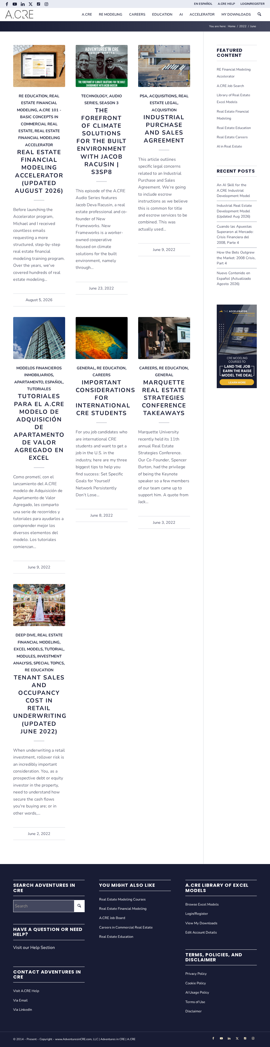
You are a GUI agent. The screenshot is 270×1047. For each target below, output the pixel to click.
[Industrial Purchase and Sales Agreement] (164, 66)
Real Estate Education (234, 128)
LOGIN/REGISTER (252, 4)
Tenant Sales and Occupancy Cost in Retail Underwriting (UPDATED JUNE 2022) (39, 704)
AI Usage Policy (197, 992)
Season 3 (109, 102)
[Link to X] (30, 4)
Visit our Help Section (34, 947)
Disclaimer (193, 1011)
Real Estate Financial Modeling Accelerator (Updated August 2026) (39, 171)
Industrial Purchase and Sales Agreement (164, 128)
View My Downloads (201, 923)
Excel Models (28, 649)
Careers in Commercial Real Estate (126, 927)
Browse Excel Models (202, 904)
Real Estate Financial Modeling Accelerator (39, 138)
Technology (94, 96)
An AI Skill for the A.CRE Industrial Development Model (233, 190)
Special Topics (48, 663)
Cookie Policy (195, 983)
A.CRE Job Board (112, 918)
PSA (143, 96)
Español (54, 382)
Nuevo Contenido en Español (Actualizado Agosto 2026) (234, 278)
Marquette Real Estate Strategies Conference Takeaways (164, 397)
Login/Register (196, 913)
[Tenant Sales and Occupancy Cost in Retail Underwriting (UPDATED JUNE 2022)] (39, 605)
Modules (26, 656)
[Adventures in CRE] (19, 14)
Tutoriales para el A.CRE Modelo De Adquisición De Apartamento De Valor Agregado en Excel (39, 427)
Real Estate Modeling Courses (122, 899)
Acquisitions (163, 96)
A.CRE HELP (226, 4)
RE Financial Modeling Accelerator (234, 73)
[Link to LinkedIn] (22, 4)
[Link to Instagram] (46, 4)
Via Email (20, 1000)
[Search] (259, 14)
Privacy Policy (196, 973)
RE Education (33, 96)
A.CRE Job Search (230, 86)
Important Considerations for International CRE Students (105, 397)
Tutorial (54, 649)
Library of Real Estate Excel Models (233, 98)
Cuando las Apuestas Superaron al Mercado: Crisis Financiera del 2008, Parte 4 (235, 234)
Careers (101, 375)
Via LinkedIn (22, 1009)
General (86, 368)
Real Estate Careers (232, 137)
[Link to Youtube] (14, 4)
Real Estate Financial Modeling (38, 103)
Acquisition (164, 110)
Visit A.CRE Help (26, 991)
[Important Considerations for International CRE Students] (102, 338)
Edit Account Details (201, 932)
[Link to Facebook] (7, 4)
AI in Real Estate (229, 146)
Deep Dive (26, 635)
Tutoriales (39, 389)
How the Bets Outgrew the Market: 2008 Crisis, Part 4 (236, 258)
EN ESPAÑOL (203, 4)
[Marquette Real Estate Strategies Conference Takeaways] (164, 338)
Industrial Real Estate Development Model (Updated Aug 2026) (234, 211)
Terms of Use (195, 1002)
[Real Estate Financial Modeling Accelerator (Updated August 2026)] (39, 66)
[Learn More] (237, 387)
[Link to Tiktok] (38, 4)
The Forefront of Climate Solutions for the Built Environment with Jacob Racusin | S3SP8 (101, 141)
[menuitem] (203, 4)
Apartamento (28, 382)
